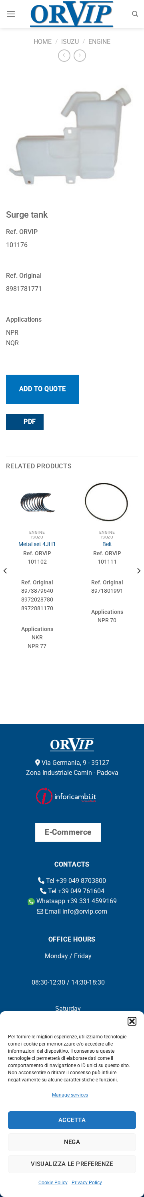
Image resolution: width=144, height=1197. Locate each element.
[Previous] (6, 586)
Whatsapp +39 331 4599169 (76, 901)
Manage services (70, 1095)
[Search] (135, 14)
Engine (99, 41)
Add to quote (42, 389)
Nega (72, 1142)
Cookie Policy (53, 1182)
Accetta (72, 1120)
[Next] (138, 586)
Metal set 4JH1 (37, 544)
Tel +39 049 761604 (75, 891)
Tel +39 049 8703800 (75, 880)
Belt (107, 544)
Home (43, 41)
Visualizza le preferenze (72, 1164)
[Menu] (11, 14)
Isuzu (70, 41)
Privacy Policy (87, 1182)
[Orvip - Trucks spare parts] (72, 14)
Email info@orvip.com (75, 911)
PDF (29, 421)
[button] (132, 1021)
